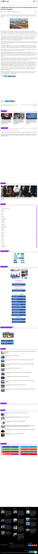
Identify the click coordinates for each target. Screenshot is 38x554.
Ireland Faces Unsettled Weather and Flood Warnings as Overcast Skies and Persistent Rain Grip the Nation (21, 521)
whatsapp (10, 449)
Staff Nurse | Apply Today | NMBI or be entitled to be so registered (14, 433)
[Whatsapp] (10, 101)
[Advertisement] (19, 170)
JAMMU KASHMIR (19, 219)
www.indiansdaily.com (4, 75)
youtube (29, 454)
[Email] (14, 101)
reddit (29, 449)
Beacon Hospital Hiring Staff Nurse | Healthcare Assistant (13, 368)
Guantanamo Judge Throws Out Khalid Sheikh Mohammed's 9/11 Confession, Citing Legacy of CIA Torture (21, 528)
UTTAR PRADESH (19, 245)
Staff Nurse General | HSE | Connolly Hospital (11, 355)
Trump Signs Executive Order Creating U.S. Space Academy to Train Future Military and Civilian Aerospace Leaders (17, 198)
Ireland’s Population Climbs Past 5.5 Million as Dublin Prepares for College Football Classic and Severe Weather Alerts (8, 513)
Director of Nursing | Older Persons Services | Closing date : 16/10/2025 (15, 421)
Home (2, 5)
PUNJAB (19, 238)
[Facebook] (6, 101)
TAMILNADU (19, 242)
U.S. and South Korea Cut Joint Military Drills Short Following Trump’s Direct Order (17, 376)
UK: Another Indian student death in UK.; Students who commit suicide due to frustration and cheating (19, 429)
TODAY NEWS (5, 5)
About (28, 550)
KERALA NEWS (19, 224)
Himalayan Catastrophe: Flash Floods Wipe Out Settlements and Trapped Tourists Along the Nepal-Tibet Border (18, 121)
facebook (10, 446)
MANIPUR (19, 230)
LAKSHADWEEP (19, 226)
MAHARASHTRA (19, 227)
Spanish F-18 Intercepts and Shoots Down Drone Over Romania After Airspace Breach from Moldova (19, 359)
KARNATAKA (19, 222)
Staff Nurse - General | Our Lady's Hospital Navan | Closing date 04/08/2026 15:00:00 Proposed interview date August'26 (20, 352)
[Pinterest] (12, 101)
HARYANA (19, 216)
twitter (29, 446)
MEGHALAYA (19, 232)
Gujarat (19, 214)
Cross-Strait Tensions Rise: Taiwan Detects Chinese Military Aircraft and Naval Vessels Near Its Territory (31, 121)
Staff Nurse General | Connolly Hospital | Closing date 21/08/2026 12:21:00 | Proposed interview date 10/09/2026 (19, 381)
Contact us (30, 550)
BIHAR (19, 213)
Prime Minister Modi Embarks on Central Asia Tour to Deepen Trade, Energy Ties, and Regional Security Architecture (6, 121)
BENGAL (19, 211)
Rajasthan (19, 240)
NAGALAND (19, 235)
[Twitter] (8, 101)
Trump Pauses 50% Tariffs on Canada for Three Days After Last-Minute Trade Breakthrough (18, 372)
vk (28, 451)
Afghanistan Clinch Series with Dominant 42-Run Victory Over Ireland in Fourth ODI (8, 527)
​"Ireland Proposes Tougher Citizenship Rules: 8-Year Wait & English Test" (15, 384)
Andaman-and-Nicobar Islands (19, 208)
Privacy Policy (35, 550)
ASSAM (19, 206)
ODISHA (19, 237)
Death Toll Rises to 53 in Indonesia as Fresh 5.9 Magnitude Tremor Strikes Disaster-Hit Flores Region (33, 531)
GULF (18, 253)
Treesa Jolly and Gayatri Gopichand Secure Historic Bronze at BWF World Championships (8, 521)
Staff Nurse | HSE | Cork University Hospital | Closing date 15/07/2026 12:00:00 (16, 412)
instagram (10, 454)
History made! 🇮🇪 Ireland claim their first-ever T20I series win (8, 532)
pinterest (10, 451)
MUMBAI (19, 234)
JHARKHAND (19, 221)
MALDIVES (19, 229)
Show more (35, 111)
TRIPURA (19, 243)
